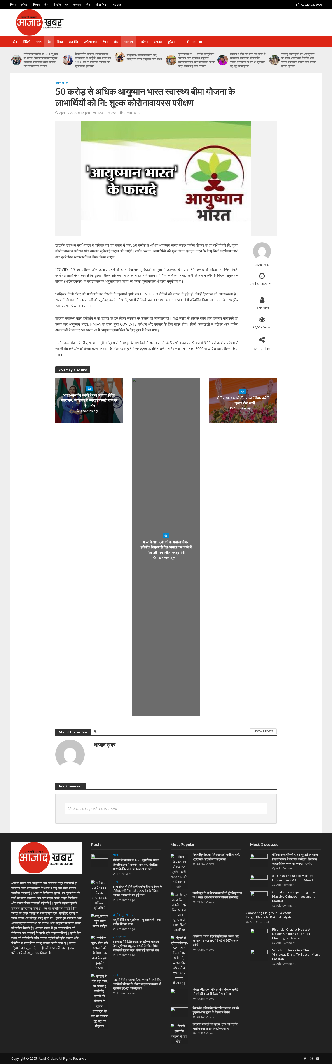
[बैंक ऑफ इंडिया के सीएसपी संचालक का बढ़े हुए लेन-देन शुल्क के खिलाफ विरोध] (179, 1012)
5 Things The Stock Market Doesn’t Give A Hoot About (292, 878)
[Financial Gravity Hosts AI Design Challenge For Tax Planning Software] (259, 934)
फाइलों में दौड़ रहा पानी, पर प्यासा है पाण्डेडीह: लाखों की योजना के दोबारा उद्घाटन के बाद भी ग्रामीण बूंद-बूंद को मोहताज (247, 60)
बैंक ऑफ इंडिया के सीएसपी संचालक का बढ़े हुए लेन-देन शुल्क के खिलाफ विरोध (216, 1010)
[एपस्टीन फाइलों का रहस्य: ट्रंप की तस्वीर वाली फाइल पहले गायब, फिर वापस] (179, 1033)
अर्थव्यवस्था (90, 42)
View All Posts (263, 731)
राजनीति (73, 42)
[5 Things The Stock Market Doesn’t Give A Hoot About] (259, 880)
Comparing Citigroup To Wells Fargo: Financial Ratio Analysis (269, 915)
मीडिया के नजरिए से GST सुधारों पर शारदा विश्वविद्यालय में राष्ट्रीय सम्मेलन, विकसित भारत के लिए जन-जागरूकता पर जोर (41, 60)
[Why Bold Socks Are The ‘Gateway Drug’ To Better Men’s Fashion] (259, 955)
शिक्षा (105, 42)
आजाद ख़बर (262, 265)
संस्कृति (57, 4)
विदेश (60, 42)
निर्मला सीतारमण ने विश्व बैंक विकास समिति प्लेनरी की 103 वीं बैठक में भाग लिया (215, 991)
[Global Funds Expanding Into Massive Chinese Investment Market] (259, 896)
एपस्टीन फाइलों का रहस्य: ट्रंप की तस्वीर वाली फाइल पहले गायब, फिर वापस (215, 1026)
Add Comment (285, 868)
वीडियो (26, 42)
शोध (116, 42)
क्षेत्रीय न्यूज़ (119, 915)
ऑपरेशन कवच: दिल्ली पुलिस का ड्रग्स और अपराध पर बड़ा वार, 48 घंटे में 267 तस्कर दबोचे (216, 940)
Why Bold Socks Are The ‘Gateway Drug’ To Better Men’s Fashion (296, 954)
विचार (13, 4)
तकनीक (77, 4)
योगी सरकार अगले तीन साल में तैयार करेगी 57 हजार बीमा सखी (243, 400)
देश (49, 42)
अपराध (158, 42)
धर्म (67, 4)
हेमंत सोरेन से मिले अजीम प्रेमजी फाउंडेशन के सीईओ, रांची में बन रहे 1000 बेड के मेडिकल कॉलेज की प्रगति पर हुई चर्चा (93, 60)
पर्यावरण (25, 4)
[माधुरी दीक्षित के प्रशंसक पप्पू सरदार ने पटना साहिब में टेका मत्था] (120, 57)
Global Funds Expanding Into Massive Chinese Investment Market (293, 896)
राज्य (39, 42)
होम (15, 42)
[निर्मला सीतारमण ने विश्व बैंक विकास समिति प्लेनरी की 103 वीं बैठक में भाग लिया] (179, 996)
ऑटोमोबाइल (102, 4)
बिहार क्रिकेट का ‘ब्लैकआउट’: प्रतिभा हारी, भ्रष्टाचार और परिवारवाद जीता (216, 857)
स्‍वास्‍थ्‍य (128, 42)
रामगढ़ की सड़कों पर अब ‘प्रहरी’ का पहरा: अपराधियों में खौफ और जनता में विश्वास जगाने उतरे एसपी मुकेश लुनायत (298, 60)
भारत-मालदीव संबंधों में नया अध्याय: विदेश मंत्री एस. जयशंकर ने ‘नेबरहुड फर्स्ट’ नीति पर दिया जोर (89, 400)
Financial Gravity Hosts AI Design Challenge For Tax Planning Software (291, 933)
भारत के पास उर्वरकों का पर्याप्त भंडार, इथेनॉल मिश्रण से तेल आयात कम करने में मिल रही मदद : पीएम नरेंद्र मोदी (166, 547)
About (117, 4)
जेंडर (88, 4)
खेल (46, 4)
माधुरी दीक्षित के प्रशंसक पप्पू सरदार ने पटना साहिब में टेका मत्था (144, 57)
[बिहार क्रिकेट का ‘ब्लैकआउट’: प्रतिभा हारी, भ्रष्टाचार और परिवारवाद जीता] (179, 871)
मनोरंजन (143, 42)
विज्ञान (36, 4)
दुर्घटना (171, 42)
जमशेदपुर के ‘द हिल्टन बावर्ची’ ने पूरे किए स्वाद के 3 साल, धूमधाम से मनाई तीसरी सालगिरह (217, 895)
